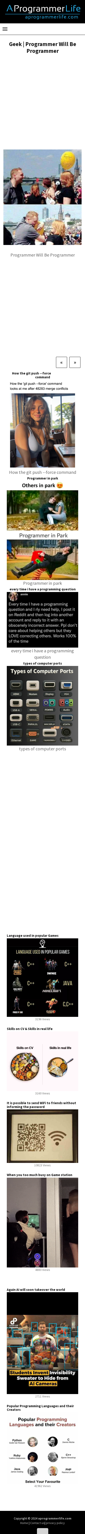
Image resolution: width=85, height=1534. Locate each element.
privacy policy (55, 1523)
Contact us (37, 1523)
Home (24, 1523)
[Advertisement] (42, 102)
